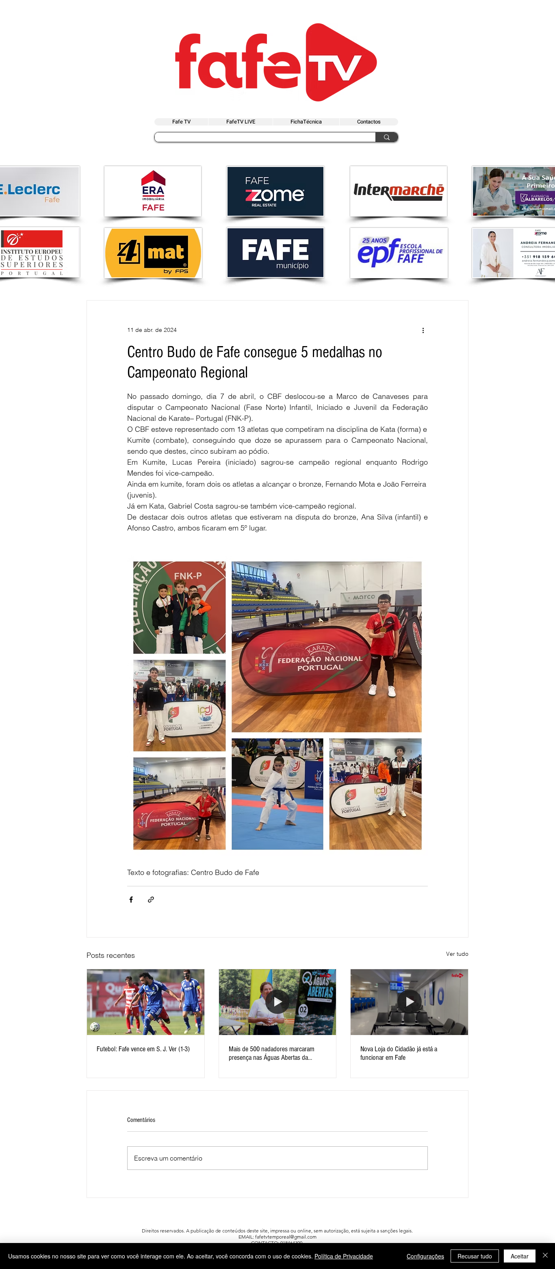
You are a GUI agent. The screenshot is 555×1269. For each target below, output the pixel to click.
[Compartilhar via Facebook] (131, 899)
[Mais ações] (423, 330)
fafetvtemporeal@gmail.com (286, 1237)
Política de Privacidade (343, 1256)
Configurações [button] (425, 1256)
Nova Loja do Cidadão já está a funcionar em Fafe (398, 1053)
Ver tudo (457, 953)
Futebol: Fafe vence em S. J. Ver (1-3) (143, 1049)
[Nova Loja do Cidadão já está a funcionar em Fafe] (409, 1002)
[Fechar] (545, 1256)
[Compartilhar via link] (151, 899)
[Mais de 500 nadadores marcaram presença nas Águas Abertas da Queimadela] (277, 1002)
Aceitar (520, 1256)
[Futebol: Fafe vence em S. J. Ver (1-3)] (145, 1002)
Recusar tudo (474, 1256)
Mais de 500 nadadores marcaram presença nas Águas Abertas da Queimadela (271, 1053)
